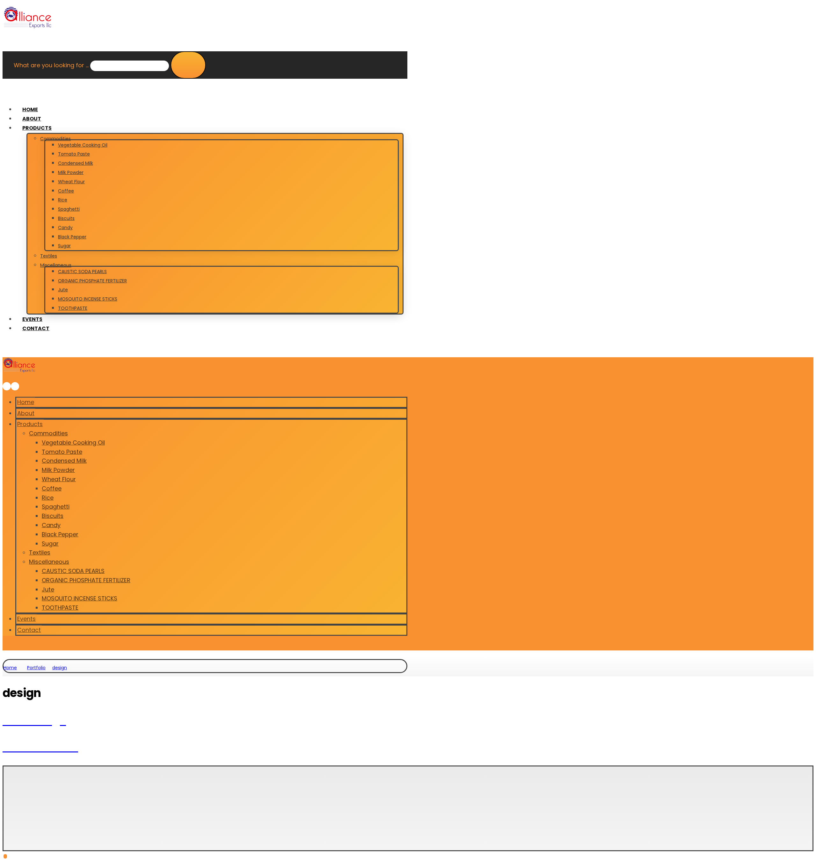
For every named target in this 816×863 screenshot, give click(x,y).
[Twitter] (22, 826)
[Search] (188, 65)
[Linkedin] (32, 826)
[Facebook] (12, 826)
